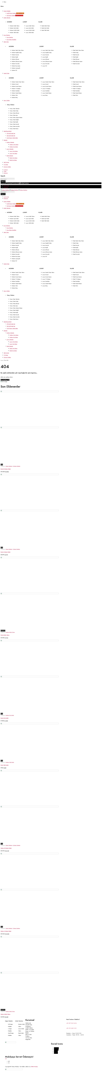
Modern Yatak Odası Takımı (18, 50)
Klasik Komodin (76, 63)
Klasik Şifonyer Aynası (77, 61)
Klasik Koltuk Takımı (46, 26)
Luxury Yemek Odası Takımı (48, 82)
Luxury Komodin (45, 63)
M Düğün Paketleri (16, 466)
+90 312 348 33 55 (71, 1028)
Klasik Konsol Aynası (77, 86)
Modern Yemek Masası (16, 93)
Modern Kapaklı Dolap (17, 52)
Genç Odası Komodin (15, 126)
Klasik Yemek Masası (77, 93)
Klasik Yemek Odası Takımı (78, 82)
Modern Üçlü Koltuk (14, 28)
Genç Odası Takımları (14, 108)
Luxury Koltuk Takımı (30, 26)
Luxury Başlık (45, 57)
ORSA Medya (34, 1066)
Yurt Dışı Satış (6, 185)
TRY (9, 1063)
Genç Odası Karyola (14, 124)
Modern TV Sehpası (16, 88)
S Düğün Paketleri (16, 549)
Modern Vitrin (15, 95)
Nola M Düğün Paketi (6, 469)
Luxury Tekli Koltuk (30, 32)
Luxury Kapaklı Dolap (46, 52)
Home (2, 360)
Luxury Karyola (45, 55)
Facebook (6, 169)
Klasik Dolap (75, 52)
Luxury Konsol (45, 84)
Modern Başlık (15, 57)
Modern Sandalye (15, 91)
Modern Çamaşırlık (16, 68)
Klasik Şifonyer (76, 59)
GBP (6, 1059)
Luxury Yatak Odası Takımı (48, 50)
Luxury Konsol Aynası (46, 86)
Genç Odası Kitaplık (14, 119)
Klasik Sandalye (76, 91)
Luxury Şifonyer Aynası (47, 61)
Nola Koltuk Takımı (5, 635)
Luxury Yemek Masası (46, 93)
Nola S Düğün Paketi (5, 552)
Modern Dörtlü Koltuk (14, 30)
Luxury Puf (44, 66)
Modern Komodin (15, 63)
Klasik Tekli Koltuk (45, 30)
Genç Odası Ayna (14, 115)
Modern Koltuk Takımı (14, 26)
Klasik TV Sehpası (77, 88)
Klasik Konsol (76, 84)
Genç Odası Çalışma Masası (16, 117)
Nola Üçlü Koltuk (4, 718)
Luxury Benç (45, 95)
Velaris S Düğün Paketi (6, 931)
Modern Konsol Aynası (16, 86)
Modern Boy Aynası (16, 66)
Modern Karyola (15, 55)
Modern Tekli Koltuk (14, 32)
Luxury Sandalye (45, 91)
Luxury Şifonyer (45, 59)
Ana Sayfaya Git (5, 380)
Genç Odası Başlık (14, 122)
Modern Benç (15, 97)
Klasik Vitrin (75, 95)
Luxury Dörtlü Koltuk (30, 30)
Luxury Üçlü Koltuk (30, 28)
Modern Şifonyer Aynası (17, 61)
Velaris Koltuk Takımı (5, 1014)
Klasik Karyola (76, 55)
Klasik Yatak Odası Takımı (78, 50)
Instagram (6, 173)
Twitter (5, 171)
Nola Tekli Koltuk (4, 765)
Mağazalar (6, 187)
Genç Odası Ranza (14, 128)
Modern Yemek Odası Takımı (18, 82)
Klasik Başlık (75, 57)
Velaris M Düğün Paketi (6, 848)
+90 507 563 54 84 (71, 1023)
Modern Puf (14, 70)
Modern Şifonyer (15, 59)
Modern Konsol (15, 84)
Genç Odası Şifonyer (14, 113)
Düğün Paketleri (9, 466)
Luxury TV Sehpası (46, 88)
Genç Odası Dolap (14, 111)
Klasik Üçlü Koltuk (45, 28)
